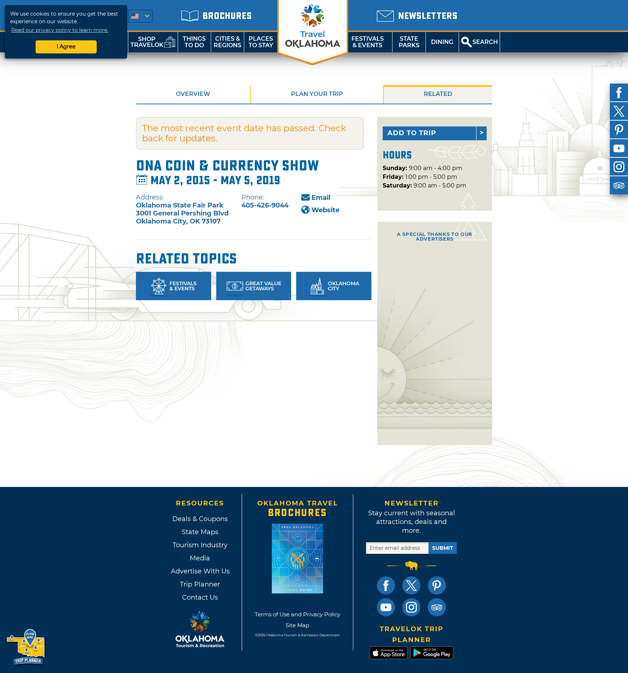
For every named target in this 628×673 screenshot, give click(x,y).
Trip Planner (200, 584)
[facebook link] (386, 585)
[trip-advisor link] (437, 607)
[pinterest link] (437, 585)
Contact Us (200, 597)
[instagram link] (411, 607)
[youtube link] (386, 607)
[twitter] (619, 111)
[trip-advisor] (619, 185)
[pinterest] (619, 130)
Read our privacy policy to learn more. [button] (59, 30)
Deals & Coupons (200, 519)
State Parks (409, 42)
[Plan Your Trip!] (26, 647)
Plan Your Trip (317, 93)
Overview (193, 93)
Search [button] (485, 42)
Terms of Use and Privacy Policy (297, 614)
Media (200, 558)
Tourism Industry (200, 545)
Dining (442, 42)
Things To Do (194, 42)
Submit (442, 548)
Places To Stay (261, 42)
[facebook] (619, 93)
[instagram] (619, 167)
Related (438, 93)
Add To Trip (411, 133)
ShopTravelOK (147, 42)
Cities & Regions (227, 42)
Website (325, 210)
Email (320, 198)
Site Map (297, 625)
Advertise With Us (200, 571)
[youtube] (619, 148)
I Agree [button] (66, 46)
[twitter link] (411, 585)
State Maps (200, 532)
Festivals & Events (367, 42)
